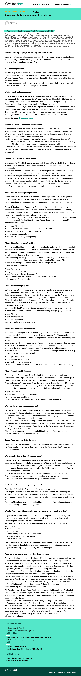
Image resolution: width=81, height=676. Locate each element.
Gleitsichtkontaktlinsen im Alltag (17, 660)
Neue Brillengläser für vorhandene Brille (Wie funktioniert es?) (28, 637)
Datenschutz (71, 673)
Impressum (61, 673)
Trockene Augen (26, 118)
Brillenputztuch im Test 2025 (16, 628)
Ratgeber (46, 4)
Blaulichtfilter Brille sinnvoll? (16, 647)
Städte (35, 4)
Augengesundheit (61, 4)
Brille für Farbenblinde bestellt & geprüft (20, 631)
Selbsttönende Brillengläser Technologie (21, 640)
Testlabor (37, 12)
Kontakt (52, 673)
